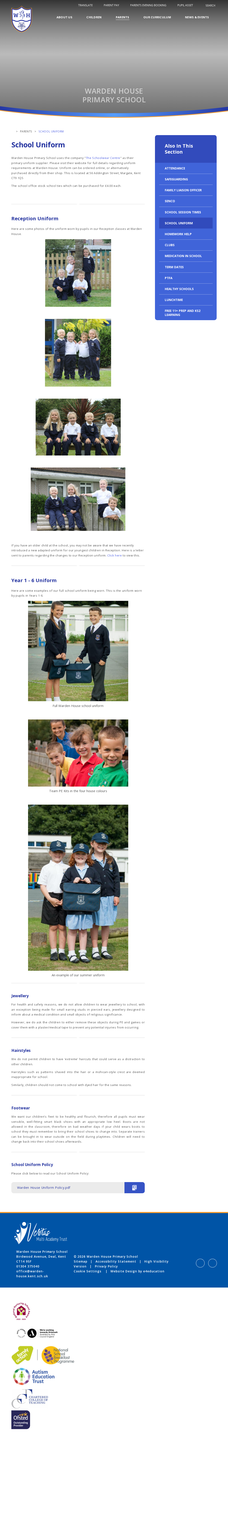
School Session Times (183, 212)
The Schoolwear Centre (103, 158)
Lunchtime (174, 300)
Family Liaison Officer (183, 190)
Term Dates (174, 267)
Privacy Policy (106, 1266)
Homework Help (178, 234)
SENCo (170, 201)
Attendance (175, 168)
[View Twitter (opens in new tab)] (212, 1263)
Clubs (170, 245)
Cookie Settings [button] (87, 1271)
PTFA (168, 278)
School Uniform (179, 223)
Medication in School (183, 256)
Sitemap (81, 1261)
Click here (114, 555)
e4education (154, 1271)
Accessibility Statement (116, 1261)
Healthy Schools (179, 289)
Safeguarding (176, 179)
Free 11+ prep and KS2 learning (182, 313)
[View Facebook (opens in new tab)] (200, 1263)
